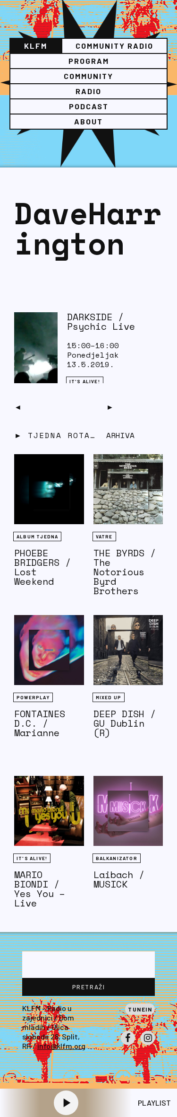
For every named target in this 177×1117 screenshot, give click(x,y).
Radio (88, 91)
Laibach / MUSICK (118, 879)
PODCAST (89, 106)
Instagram (148, 1044)
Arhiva (120, 435)
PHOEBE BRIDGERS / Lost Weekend (42, 567)
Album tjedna (37, 536)
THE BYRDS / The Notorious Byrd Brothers (124, 572)
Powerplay (33, 697)
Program (88, 60)
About (88, 121)
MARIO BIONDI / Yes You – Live (39, 889)
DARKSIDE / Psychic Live (101, 321)
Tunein (140, 1009)
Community (88, 75)
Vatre (104, 536)
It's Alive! (84, 381)
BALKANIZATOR (116, 858)
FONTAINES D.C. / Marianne (39, 723)
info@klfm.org (61, 1045)
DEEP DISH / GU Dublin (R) (124, 723)
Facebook (128, 1044)
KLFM (35, 45)
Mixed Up (109, 697)
